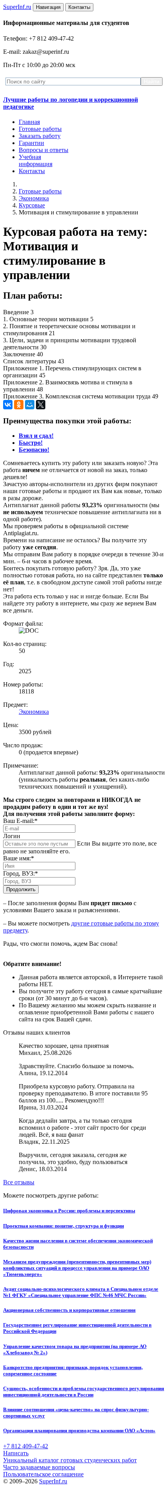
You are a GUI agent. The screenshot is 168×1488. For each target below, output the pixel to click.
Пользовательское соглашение (43, 1474)
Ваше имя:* (18, 858)
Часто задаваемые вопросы (39, 1467)
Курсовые (32, 205)
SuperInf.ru (53, 1481)
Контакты (32, 171)
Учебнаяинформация (35, 160)
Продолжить (21, 889)
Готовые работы (40, 129)
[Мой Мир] (29, 404)
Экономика (34, 198)
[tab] (36, 435)
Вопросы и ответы (43, 150)
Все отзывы (18, 1182)
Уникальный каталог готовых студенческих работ (70, 1460)
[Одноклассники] (18, 404)
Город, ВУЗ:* (20, 873)
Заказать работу (40, 136)
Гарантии (31, 143)
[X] (40, 404)
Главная (29, 122)
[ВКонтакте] (8, 404)
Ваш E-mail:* (20, 820)
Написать (16, 1453)
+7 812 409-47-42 (25, 1446)
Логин (11, 836)
